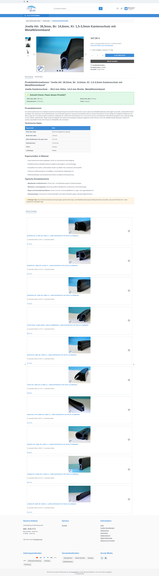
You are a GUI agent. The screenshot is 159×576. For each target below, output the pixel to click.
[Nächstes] (86, 54)
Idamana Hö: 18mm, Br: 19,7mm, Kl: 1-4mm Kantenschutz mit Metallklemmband (52, 265)
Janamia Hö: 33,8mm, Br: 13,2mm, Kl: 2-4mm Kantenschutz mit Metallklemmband (52, 474)
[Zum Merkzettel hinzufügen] (129, 231)
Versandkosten (75, 572)
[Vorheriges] (34, 54)
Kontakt (64, 525)
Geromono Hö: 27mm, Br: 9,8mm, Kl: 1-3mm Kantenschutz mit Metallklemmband (53, 295)
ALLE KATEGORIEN (33, 15)
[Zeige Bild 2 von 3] (60, 70)
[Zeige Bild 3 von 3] (62, 70)
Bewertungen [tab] (39, 76)
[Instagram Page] (24, 1)
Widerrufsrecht (105, 536)
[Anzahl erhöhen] (103, 55)
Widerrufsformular (106, 538)
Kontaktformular (37, 539)
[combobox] (76, 8)
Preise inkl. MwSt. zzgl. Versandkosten (102, 45)
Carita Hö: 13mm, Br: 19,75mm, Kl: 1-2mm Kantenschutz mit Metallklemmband (52, 384)
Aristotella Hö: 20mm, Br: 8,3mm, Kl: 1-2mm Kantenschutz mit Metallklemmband (53, 414)
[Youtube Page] (27, 1)
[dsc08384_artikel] (60, 54)
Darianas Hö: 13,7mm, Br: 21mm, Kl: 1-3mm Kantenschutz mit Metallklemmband (52, 235)
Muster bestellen (112, 61)
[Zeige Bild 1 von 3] (57, 70)
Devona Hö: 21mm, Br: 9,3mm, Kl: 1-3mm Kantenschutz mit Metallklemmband (51, 355)
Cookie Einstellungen (107, 528)
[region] (56, 54)
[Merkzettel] (117, 8)
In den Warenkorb (119, 55)
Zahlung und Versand (107, 541)
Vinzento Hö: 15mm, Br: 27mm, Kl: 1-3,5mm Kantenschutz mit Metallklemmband (52, 444)
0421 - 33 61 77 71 (29, 529)
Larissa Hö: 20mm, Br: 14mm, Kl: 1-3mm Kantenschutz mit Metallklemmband (51, 504)
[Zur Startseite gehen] (31, 8)
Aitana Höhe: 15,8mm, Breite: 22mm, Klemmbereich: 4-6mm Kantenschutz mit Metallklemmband (57, 325)
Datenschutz (104, 531)
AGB (102, 525)
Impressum (104, 533)
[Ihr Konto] (121, 8)
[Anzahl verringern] (92, 55)
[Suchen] (101, 8)
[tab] (29, 76)
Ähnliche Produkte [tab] (31, 211)
